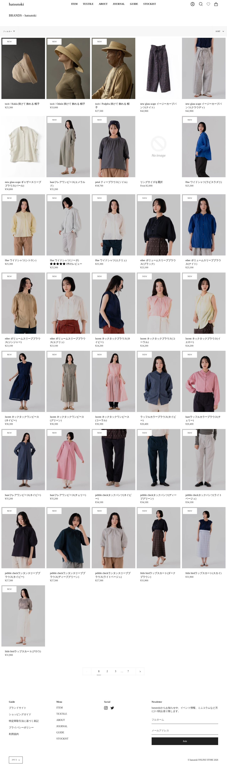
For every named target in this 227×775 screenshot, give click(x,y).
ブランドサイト (17, 707)
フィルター (7, 31)
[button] (74, 4)
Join (185, 741)
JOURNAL (62, 726)
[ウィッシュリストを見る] (208, 4)
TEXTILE (61, 713)
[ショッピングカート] (216, 4)
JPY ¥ (14, 760)
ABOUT (60, 720)
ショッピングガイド (20, 714)
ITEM (59, 707)
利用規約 (14, 734)
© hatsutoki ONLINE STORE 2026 (203, 760)
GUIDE (60, 732)
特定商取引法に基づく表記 (24, 720)
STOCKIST (62, 738)
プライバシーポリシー (21, 727)
